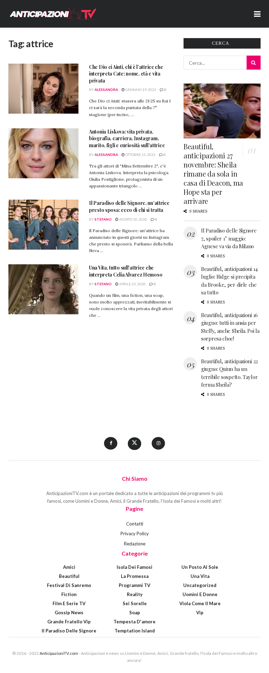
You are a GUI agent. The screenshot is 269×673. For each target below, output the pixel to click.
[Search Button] (254, 63)
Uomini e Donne (200, 594)
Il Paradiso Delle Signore (69, 630)
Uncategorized (199, 585)
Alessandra (106, 89)
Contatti (134, 524)
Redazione (134, 543)
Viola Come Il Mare (200, 603)
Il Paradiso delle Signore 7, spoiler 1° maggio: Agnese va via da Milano (229, 238)
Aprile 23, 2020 (132, 284)
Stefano (103, 219)
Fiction (69, 594)
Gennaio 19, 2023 (140, 89)
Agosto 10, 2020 (132, 219)
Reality (135, 594)
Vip (200, 612)
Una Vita (200, 576)
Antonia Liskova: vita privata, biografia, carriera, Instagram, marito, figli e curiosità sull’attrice (127, 138)
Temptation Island (135, 630)
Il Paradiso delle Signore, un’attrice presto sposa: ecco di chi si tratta (129, 206)
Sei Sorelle (135, 603)
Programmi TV (134, 585)
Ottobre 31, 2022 (140, 154)
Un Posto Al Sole (199, 567)
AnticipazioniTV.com (59, 653)
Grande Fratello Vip (69, 621)
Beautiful (69, 576)
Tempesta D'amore (134, 621)
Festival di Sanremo (69, 585)
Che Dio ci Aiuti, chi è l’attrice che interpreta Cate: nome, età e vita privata (126, 74)
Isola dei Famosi (134, 567)
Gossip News (69, 612)
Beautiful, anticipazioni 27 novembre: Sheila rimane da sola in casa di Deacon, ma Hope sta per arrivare (213, 174)
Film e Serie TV (69, 603)
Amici (69, 567)
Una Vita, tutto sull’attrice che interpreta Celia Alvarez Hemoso (125, 271)
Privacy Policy (134, 533)
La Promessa (135, 576)
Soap (134, 612)
